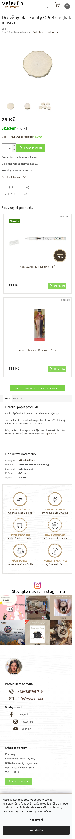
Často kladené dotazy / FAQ (20, 758)
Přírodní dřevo (26, 460)
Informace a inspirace (18, 781)
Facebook (23, 714)
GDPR (16, 771)
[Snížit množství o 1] (14, 150)
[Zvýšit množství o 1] (14, 146)
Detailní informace (12, 176)
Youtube (26, 728)
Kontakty (10, 754)
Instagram (27, 721)
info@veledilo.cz (30, 698)
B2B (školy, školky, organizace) (22, 763)
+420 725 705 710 (30, 691)
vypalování (51, 433)
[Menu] (67, 6)
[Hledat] (48, 6)
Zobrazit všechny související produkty (37, 388)
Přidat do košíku (33, 147)
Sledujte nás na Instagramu (38, 591)
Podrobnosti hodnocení (45, 31)
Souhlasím (36, 830)
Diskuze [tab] (17, 398)
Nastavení (36, 819)
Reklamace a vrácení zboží (19, 767)
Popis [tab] (8, 398)
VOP (7, 771)
